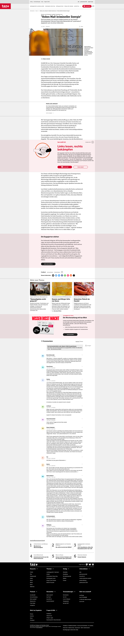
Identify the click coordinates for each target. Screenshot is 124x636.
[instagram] (93, 565)
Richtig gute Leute (51, 578)
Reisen (31, 614)
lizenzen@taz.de (39, 627)
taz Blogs (81, 595)
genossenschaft (83, 574)
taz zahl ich (82, 576)
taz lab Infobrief (50, 601)
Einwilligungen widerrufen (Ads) (70, 629)
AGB (82, 627)
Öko (31, 574)
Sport (31, 580)
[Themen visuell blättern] (80, 6)
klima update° (33, 599)
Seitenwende (86, 627)
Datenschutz (71, 627)
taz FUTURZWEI (83, 597)
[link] (37, 6)
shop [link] (42, 1)
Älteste (81, 341)
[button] (93, 6)
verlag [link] (31, 1)
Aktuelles (65, 572)
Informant (65, 627)
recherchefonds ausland (85, 578)
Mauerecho (33, 601)
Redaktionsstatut (72, 625)
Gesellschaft (33, 576)
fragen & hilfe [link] (47, 1)
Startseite (32, 10)
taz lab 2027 (66, 603)
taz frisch (49, 597)
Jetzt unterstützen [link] (48, 264)
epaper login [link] (90, 1)
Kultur (31, 578)
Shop (31, 618)
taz (34, 564)
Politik (31, 572)
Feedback (49, 613)
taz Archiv (81, 601)
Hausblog (65, 574)
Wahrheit (32, 586)
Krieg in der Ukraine (51, 580)
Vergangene (66, 601)
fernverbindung (33, 597)
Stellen (64, 578)
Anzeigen (32, 620)
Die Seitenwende (67, 576)
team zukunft (50, 595)
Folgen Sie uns (82, 564)
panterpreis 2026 (83, 582)
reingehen (32, 605)
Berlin (31, 582)
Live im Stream (66, 599)
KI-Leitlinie (90, 625)
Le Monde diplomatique (85, 599)
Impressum (77, 627)
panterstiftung (82, 580)
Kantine (32, 616)
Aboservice (49, 615)
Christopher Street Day (52, 576)
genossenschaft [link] (83, 1)
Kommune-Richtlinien (82, 625)
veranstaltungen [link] (37, 1)
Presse (64, 580)
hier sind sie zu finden (56, 349)
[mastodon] (87, 565)
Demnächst (65, 595)
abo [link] (78, 1)
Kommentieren (50, 272)
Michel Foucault (50, 582)
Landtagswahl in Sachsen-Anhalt (53, 573)
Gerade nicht (88, 142)
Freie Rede (32, 603)
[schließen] (92, 142)
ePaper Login (50, 617)
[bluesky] (90, 565)
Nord (37, 10)
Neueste (77, 341)
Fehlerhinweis (57, 272)
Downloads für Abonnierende (54, 620)
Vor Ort (65, 597)
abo (80, 572)
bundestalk (32, 595)
